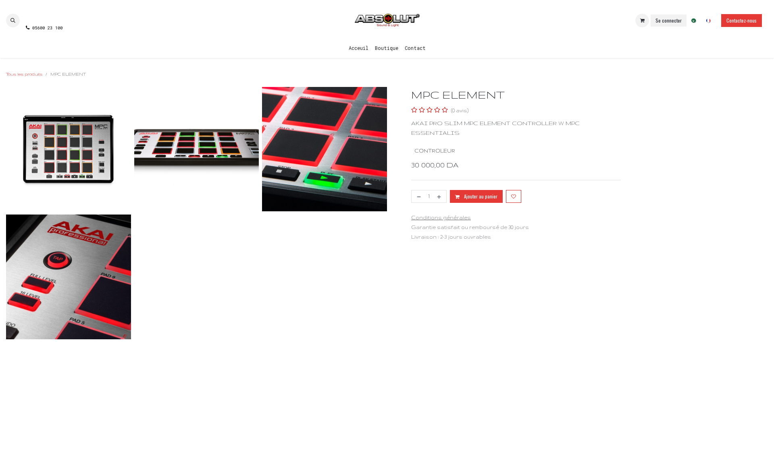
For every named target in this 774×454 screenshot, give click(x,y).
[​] (43, 13)
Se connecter (668, 20)
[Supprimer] (418, 196)
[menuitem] (693, 20)
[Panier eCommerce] (642, 20)
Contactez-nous (741, 20)
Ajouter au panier (480, 196)
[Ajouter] (439, 196)
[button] (13, 20)
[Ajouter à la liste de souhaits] (513, 196)
